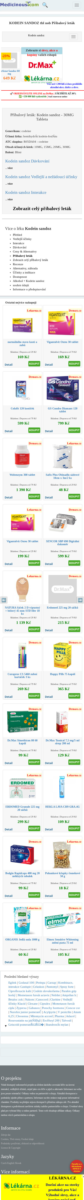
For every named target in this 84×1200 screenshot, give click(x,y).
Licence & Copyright (10, 1147)
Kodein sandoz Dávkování (27, 161)
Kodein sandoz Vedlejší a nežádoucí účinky (41, 176)
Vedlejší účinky (22, 239)
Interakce (18, 243)
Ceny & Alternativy (25, 251)
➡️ (80, 600)
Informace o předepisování (29, 289)
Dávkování (19, 247)
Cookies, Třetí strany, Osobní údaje (17, 1139)
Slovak (18, 1163)
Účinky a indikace (24, 272)
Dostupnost (20, 276)
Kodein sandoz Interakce (25, 192)
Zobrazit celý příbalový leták (42, 208)
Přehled (17, 234)
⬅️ (3, 600)
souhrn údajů (21, 285)
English (10, 1163)
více (10, 167)
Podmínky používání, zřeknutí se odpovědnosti (22, 1143)
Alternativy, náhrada (25, 268)
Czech (4, 1163)
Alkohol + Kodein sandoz (28, 280)
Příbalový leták (22, 255)
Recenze (18, 264)
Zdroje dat (5, 1134)
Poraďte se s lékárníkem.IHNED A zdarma (77, 1167)
